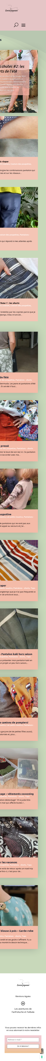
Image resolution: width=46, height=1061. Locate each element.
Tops (33, 588)
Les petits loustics (15, 517)
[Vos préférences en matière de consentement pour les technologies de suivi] (42, 1057)
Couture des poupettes (20, 164)
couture (6, 164)
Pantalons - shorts (24, 380)
